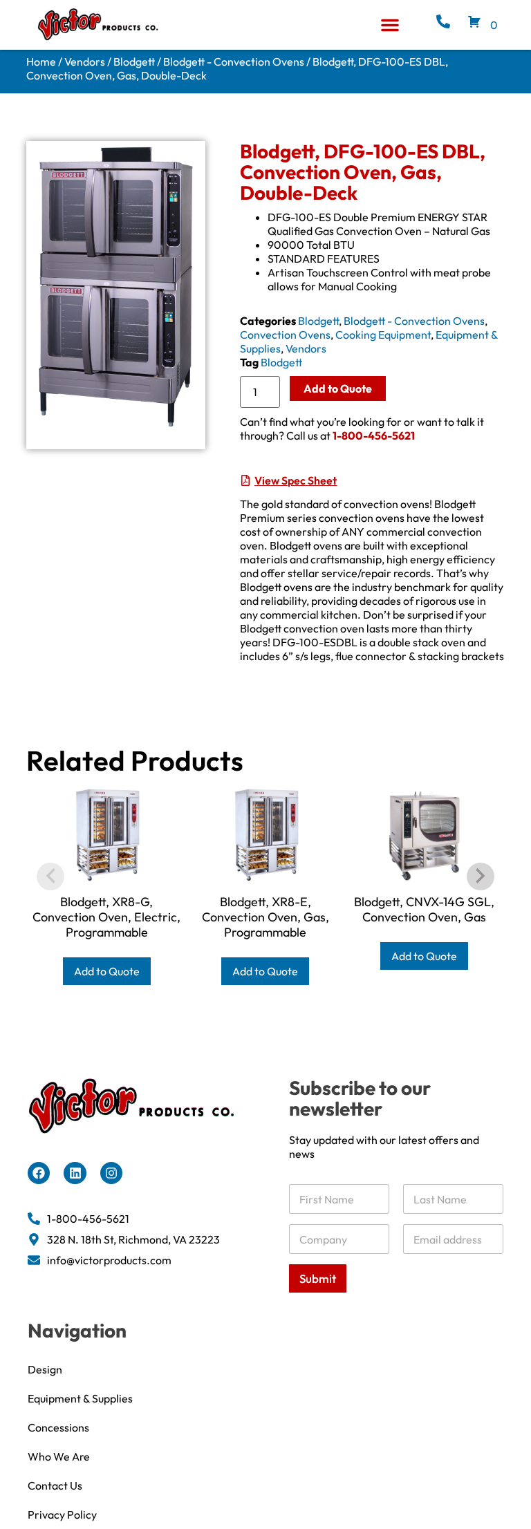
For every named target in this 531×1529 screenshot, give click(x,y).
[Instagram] (111, 1173)
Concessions (58, 1427)
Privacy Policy (62, 1514)
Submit (317, 1278)
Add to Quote (338, 388)
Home (41, 61)
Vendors (84, 61)
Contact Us (55, 1485)
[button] (389, 24)
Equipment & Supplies (80, 1398)
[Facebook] (39, 1173)
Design (45, 1369)
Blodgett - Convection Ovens (233, 61)
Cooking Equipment (383, 334)
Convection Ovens (285, 334)
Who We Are (59, 1456)
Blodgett (134, 61)
